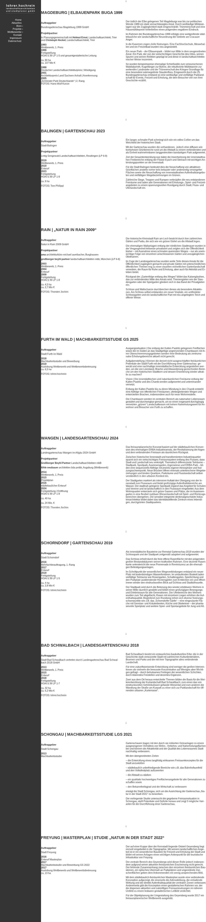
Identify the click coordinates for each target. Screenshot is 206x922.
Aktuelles (17, 23)
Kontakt (17, 35)
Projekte (17, 29)
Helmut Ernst (80, 37)
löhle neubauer (49, 467)
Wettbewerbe (14, 32)
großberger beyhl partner (55, 259)
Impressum (16, 38)
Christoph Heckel (56, 40)
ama (43, 254)
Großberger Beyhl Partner (56, 463)
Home (18, 20)
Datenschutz (15, 41)
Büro (19, 26)
